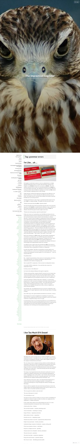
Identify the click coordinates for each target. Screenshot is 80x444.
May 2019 (20, 278)
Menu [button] (77, 2)
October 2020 (19, 262)
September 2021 (19, 251)
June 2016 (20, 318)
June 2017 (20, 304)
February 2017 (19, 308)
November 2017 (19, 299)
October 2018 (19, 286)
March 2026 (19, 220)
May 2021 (20, 255)
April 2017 (19, 306)
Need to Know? (19, 198)
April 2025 (19, 225)
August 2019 (19, 274)
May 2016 (20, 319)
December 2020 (19, 261)
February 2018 (19, 295)
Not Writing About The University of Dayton (16, 178)
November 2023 (19, 234)
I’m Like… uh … (30, 162)
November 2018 (19, 285)
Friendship (19, 182)
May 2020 (20, 267)
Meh (20, 202)
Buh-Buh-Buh (19, 175)
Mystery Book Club (18, 187)
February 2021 (19, 259)
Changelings (19, 195)
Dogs (20, 193)
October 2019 (19, 272)
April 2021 (19, 256)
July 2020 (20, 266)
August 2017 (19, 301)
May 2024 (20, 232)
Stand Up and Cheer (18, 163)
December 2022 (19, 241)
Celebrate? (19, 206)
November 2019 (19, 271)
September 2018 (19, 287)
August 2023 (19, 235)
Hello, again (19, 180)
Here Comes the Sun (18, 168)
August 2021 (19, 252)
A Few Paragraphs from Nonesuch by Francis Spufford (15, 166)
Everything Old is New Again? (16, 189)
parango (26, 327)
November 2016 (19, 312)
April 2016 (19, 320)
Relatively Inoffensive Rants (31, 327)
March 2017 (19, 307)
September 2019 (19, 273)
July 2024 (20, 229)
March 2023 (19, 240)
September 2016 (19, 314)
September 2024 (19, 228)
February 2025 (19, 226)
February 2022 (19, 247)
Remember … (19, 204)
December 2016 (19, 311)
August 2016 (19, 315)
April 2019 (19, 279)
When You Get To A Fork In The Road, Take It (15, 173)
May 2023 (20, 238)
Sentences (19, 185)
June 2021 (20, 254)
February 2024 (19, 233)
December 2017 (19, 298)
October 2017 (19, 300)
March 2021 (19, 258)
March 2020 (19, 268)
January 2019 (19, 282)
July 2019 (20, 275)
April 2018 (19, 293)
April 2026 (19, 219)
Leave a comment (46, 327)
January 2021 (19, 260)
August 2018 (19, 288)
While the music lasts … (17, 200)
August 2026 (19, 216)
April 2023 (19, 239)
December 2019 (19, 269)
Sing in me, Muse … (18, 156)
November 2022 (19, 242)
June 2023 (20, 236)
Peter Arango (19, 323)
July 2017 (20, 302)
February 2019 (19, 281)
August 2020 (19, 265)
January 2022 (19, 248)
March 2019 (19, 280)
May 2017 (20, 305)
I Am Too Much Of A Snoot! (36, 332)
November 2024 (19, 227)
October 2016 (19, 313)
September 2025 (19, 222)
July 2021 (20, 253)
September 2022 (19, 245)
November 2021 (19, 249)
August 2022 (19, 246)
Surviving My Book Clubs (17, 170)
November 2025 (19, 221)
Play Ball (20, 161)
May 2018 (20, 292)
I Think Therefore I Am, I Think (16, 211)
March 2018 (19, 294)
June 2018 (20, 291)
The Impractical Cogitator (40, 76)
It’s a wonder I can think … (17, 191)
